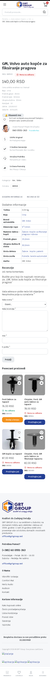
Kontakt (5, 592)
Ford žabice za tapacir (9, 400)
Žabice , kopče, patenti (32, 251)
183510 (15, 186)
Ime (4, 336)
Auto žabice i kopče (18, 19)
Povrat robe (7, 617)
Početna (5, 19)
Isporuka (6, 625)
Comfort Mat (8, 580)
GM (23, 221)
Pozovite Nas (34, 130)
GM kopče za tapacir (12, 454)
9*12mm (26, 227)
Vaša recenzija (9, 309)
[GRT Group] (25, 4)
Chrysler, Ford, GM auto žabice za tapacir (33, 402)
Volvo (19, 180)
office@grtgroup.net (12, 536)
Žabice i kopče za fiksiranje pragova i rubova (34, 233)
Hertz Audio (7, 584)
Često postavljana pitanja (14, 609)
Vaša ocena (7, 300)
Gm (29, 19)
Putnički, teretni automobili (34, 256)
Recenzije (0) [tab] (33, 197)
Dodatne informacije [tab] (12, 197)
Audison (6, 588)
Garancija (6, 621)
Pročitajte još (34, 422)
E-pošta (6, 347)
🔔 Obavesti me (13, 115)
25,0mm (26, 239)
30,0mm (26, 245)
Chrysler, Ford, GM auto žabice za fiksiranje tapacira (33, 456)
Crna (24, 215)
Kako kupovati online (11, 605)
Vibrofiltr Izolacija (10, 576)
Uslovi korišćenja (10, 613)
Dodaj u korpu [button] (12, 419)
